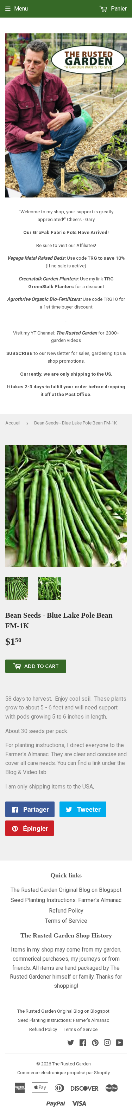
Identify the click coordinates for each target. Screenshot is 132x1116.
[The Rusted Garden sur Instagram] (107, 1043)
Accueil (12, 423)
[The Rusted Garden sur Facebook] (83, 1043)
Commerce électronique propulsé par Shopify (63, 1072)
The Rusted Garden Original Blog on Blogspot (66, 890)
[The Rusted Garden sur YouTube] (119, 1043)
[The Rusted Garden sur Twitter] (70, 1043)
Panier (118, 8)
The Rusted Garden (71, 1063)
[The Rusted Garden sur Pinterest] (95, 1043)
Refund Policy (66, 910)
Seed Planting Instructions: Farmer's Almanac (66, 900)
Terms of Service (66, 920)
